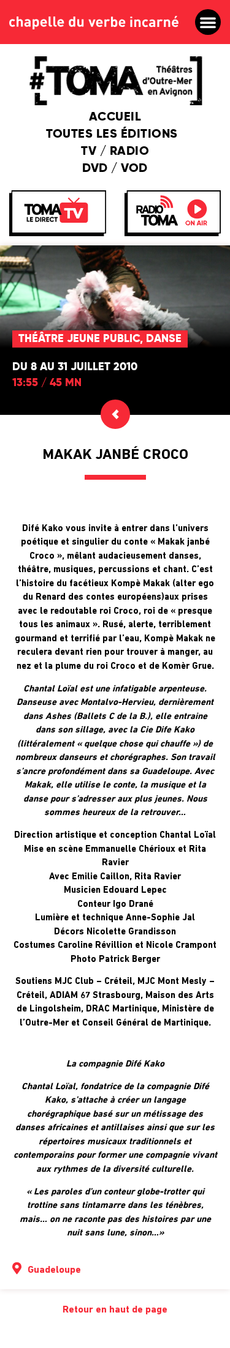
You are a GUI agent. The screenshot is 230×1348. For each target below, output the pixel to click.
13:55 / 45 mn (47, 383)
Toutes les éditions (112, 134)
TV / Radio (115, 152)
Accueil (115, 117)
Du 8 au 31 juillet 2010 (74, 367)
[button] (208, 22)
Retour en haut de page (115, 1310)
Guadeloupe (54, 1270)
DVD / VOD (115, 169)
